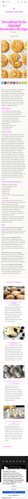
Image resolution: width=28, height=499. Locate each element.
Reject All (14, 489)
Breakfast (15, 345)
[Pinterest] (14, 83)
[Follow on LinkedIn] (20, 461)
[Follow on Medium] (13, 461)
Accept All (13, 492)
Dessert (14, 32)
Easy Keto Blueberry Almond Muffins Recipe (14, 343)
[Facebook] (2, 83)
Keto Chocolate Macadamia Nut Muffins (14, 302)
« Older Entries (7, 446)
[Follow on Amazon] (10, 461)
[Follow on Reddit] (24, 461)
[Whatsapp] (22, 83)
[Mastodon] (17, 83)
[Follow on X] (22, 2)
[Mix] (20, 83)
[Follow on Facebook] (18, 2)
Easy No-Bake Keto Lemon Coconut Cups (14, 422)
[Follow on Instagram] (25, 2)
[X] (5, 83)
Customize (13, 486)
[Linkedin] (11, 83)
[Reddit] (8, 83)
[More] (25, 83)
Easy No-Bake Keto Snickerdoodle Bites (14, 381)
